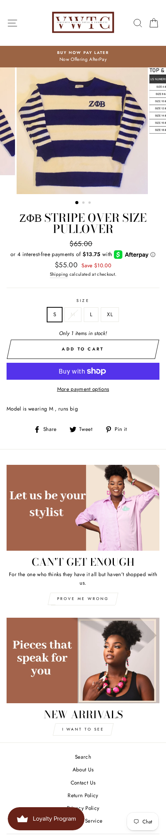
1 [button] (77, 203)
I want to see (83, 729)
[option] (83, 57)
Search (83, 757)
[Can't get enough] (83, 508)
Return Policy (83, 795)
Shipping (59, 274)
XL (110, 314)
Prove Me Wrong (83, 599)
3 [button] (90, 203)
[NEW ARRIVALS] (83, 661)
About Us (83, 769)
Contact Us (83, 782)
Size (82, 300)
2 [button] (84, 203)
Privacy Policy (83, 808)
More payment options (83, 389)
